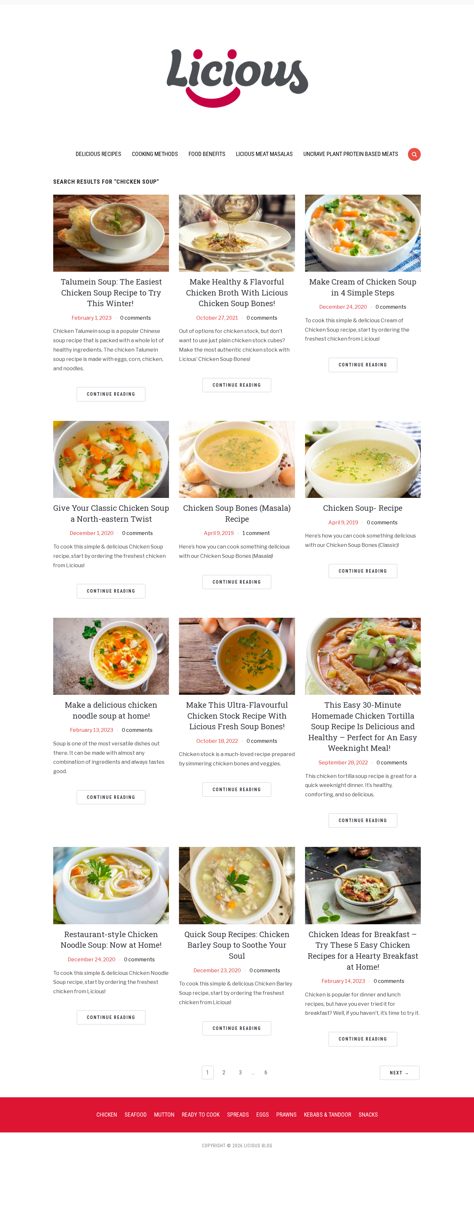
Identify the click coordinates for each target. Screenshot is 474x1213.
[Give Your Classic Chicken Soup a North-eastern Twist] (111, 459)
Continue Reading (111, 394)
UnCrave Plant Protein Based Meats (350, 153)
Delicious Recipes (98, 153)
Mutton (164, 1114)
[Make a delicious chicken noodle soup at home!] (111, 656)
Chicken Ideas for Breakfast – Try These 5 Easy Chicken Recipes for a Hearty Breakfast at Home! (363, 950)
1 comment (256, 533)
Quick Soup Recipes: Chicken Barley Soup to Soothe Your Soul (237, 945)
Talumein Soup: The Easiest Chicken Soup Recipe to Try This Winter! (111, 292)
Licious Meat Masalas (264, 153)
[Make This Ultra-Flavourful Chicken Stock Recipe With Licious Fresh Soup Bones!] (237, 656)
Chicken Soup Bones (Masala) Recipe (237, 513)
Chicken (106, 1114)
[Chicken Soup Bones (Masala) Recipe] (237, 459)
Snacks (368, 1114)
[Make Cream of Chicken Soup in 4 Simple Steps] (363, 233)
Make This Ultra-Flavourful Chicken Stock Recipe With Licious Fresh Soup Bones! (237, 716)
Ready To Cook (201, 1114)
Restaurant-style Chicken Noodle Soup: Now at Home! (111, 939)
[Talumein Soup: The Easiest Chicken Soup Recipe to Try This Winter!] (111, 233)
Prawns (286, 1114)
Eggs (262, 1114)
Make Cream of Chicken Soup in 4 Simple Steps (362, 287)
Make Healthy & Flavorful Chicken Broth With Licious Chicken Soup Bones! (237, 292)
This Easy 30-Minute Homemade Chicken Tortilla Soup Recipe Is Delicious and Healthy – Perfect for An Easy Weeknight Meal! (362, 726)
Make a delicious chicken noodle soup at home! (111, 710)
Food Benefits (207, 153)
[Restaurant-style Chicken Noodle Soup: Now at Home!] (111, 885)
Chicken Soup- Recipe (362, 508)
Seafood (135, 1114)
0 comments (135, 318)
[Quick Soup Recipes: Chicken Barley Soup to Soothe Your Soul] (237, 885)
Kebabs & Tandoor (327, 1114)
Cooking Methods (155, 153)
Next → (400, 1072)
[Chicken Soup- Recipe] (363, 459)
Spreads (238, 1114)
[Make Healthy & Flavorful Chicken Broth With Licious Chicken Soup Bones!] (237, 233)
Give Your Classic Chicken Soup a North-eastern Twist (111, 513)
